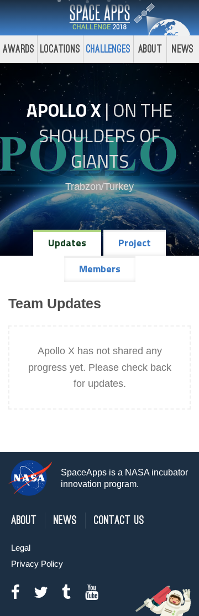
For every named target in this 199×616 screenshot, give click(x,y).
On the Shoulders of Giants (105, 135)
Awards (18, 49)
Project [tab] (134, 242)
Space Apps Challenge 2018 (99, 17)
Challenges (108, 49)
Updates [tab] (67, 242)
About (150, 49)
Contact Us (119, 520)
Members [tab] (100, 268)
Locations (60, 49)
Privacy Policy (37, 563)
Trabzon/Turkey (99, 186)
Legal (20, 547)
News (65, 520)
